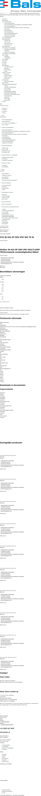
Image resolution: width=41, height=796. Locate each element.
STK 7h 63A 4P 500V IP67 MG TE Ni (8, 501)
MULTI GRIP (7, 78)
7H (2, 290)
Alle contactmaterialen (7, 21)
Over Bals (4, 62)
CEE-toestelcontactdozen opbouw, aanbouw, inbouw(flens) (16, 27)
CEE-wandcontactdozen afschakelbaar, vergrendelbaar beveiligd (18, 24)
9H (2, 291)
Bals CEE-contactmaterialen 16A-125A (8, 703)
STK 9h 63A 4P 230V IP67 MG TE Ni (8, 546)
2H (2, 285)
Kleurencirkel (7, 100)
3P (2, 296)
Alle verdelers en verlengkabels (8, 47)
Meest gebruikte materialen (10, 91)
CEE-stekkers (20, 703)
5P (2, 299)
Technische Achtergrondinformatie (9, 84)
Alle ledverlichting (6, 39)
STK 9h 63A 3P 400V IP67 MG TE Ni (8, 568)
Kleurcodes (6, 97)
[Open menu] (1, 104)
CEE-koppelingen (8, 30)
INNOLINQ (6, 74)
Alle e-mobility (5, 55)
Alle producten (5, 20)
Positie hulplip (7, 98)
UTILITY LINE (7, 42)
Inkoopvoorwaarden (6, 789)
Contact (3, 101)
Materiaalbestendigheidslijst (10, 92)
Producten (4, 18)
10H (3, 284)
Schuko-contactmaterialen (9, 34)
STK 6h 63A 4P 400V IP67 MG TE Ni (8, 523)
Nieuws (5, 71)
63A (3, 279)
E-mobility (4, 749)
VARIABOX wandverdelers (10, 49)
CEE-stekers (7, 29)
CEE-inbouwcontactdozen (9, 26)
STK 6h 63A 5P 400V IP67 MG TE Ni (8, 455)
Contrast (3, 721)
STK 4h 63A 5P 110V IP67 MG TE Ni (8, 479)
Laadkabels (6, 56)
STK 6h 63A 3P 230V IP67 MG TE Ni (8, 612)
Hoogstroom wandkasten (9, 52)
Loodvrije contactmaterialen (10, 87)
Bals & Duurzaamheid (9, 81)
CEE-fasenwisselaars (8, 32)
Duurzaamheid (5, 79)
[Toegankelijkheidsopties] (0, 713)
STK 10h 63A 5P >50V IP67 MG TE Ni (8, 657)
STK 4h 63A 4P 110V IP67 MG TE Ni (8, 590)
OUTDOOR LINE (8, 45)
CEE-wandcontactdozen (9, 23)
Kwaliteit (4, 755)
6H (2, 288)
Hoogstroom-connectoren (9, 36)
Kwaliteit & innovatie (6, 72)
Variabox (6, 85)
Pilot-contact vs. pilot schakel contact (12, 94)
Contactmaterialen (6, 745)
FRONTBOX (7, 50)
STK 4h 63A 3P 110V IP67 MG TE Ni (8, 635)
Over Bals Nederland (8, 66)
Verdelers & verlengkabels (7, 748)
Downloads (4, 60)
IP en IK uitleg (7, 88)
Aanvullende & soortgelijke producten (21, 314)
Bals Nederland (5, 65)
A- (0, 717)
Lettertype (3, 724)
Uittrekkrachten (7, 90)
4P (2, 297)
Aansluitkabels (7, 58)
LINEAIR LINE (7, 40)
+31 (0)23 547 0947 (4, 695)
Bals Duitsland (5, 82)
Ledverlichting (5, 746)
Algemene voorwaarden (7, 791)
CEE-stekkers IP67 (27, 703)
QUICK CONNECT (8, 75)
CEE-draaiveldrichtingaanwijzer (11, 33)
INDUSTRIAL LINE (8, 43)
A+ (5, 717)
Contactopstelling (8, 95)
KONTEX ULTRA (8, 77)
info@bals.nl (11, 695)
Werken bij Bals (7, 69)
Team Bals (6, 68)
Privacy (3, 792)
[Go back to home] (20, 11)
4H (2, 287)
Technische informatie (5, 314)
